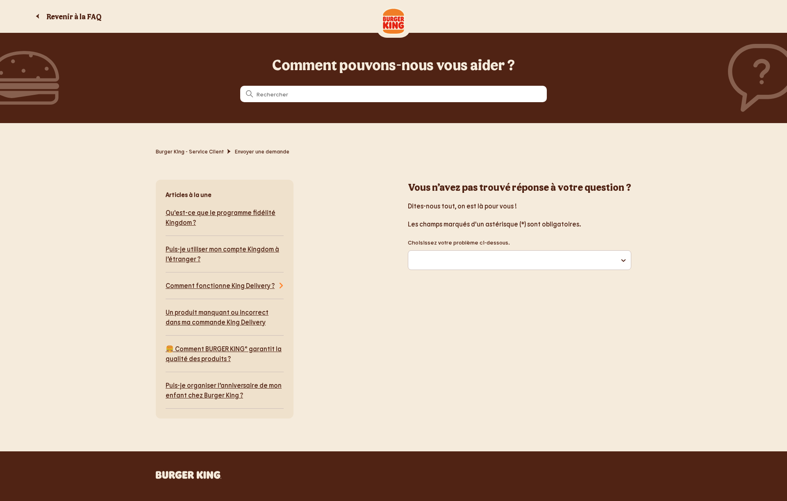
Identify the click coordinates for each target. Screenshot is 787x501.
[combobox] (519, 260)
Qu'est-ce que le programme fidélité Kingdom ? (220, 217)
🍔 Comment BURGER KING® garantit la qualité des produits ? (224, 353)
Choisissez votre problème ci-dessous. (459, 242)
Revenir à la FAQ (74, 16)
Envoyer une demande (262, 151)
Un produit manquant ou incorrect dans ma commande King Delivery (217, 317)
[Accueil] (188, 476)
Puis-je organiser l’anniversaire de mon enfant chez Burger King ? (224, 390)
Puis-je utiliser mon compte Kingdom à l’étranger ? (222, 254)
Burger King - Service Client (190, 151)
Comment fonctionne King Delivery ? (220, 285)
